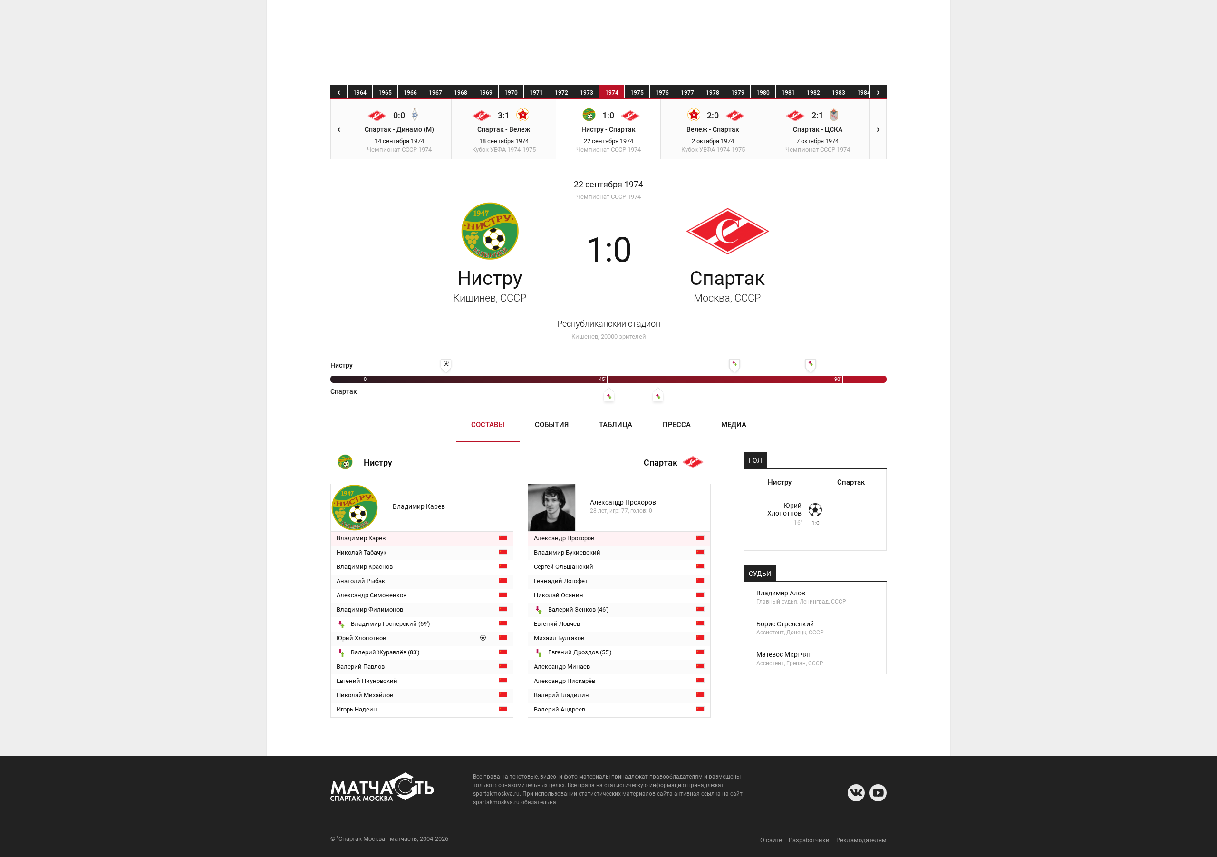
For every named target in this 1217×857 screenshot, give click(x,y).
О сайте (771, 840)
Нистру (490, 285)
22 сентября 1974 (608, 184)
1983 (838, 92)
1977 (687, 92)
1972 (561, 92)
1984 (863, 92)
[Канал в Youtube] (878, 792)
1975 (637, 92)
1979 (737, 92)
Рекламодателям (861, 840)
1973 (586, 92)
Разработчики (809, 840)
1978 (712, 92)
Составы (487, 424)
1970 (511, 92)
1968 (460, 92)
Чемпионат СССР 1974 (608, 196)
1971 (536, 92)
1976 (662, 92)
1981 (788, 92)
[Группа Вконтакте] (856, 792)
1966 (410, 92)
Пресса (677, 424)
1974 (611, 92)
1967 (435, 92)
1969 (486, 92)
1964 (360, 92)
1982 (813, 92)
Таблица (615, 424)
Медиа (733, 424)
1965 (385, 92)
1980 (763, 92)
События (552, 424)
